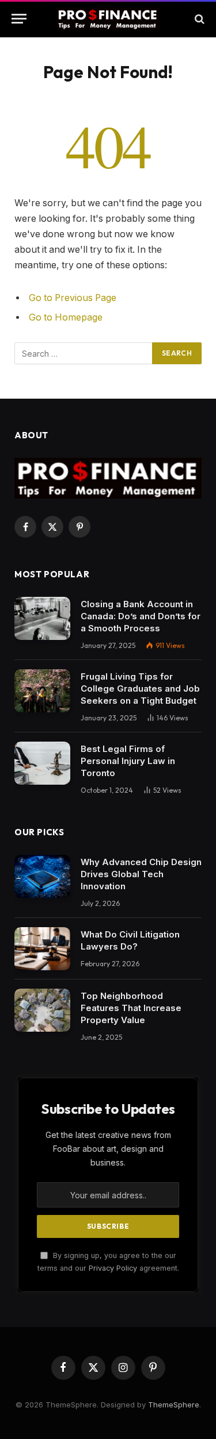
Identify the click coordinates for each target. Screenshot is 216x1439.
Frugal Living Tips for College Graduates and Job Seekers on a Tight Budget (140, 688)
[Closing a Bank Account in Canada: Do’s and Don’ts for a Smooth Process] (42, 618)
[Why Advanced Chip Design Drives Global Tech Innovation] (42, 876)
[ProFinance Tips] (108, 19)
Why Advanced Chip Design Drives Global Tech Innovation (141, 874)
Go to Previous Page (72, 297)
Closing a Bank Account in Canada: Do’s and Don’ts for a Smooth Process (140, 616)
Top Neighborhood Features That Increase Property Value (131, 1007)
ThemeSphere (173, 1404)
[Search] (198, 19)
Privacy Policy (113, 1268)
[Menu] (19, 19)
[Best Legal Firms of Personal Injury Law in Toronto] (42, 763)
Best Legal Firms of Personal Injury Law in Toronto (128, 760)
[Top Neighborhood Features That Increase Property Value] (42, 1010)
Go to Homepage (66, 317)
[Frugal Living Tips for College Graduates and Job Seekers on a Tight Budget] (42, 690)
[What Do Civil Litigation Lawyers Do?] (42, 948)
